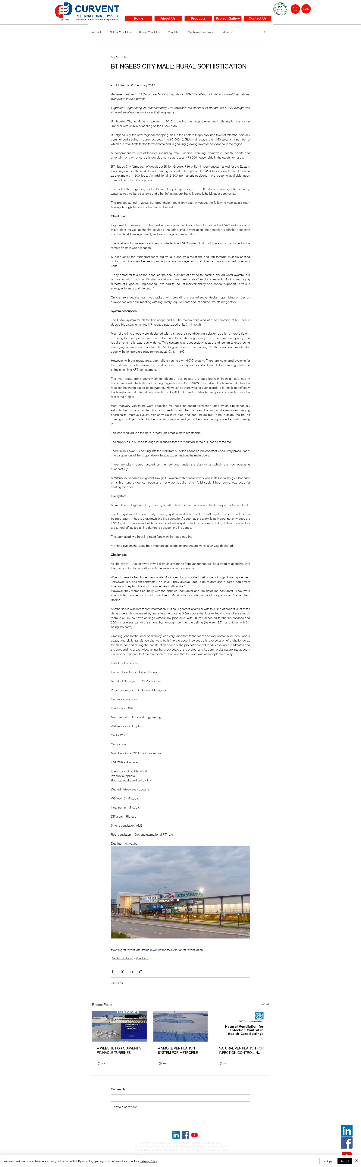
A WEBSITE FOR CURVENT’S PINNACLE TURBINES (119, 1050)
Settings (327, 1161)
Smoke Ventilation (150, 32)
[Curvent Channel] (194, 1135)
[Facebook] (347, 1143)
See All (265, 1004)
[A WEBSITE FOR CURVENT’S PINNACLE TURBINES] (119, 1026)
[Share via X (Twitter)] (122, 971)
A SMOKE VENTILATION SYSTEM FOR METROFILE (178, 1050)
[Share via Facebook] (113, 971)
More (226, 32)
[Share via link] (140, 971)
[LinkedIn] (347, 1131)
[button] (306, 9)
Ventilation (174, 32)
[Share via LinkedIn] (131, 971)
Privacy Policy (148, 1161)
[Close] (356, 1161)
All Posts (97, 32)
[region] (295, 9)
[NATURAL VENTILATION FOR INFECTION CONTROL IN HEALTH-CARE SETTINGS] (241, 1026)
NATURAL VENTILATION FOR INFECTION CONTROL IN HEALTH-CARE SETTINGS (241, 1050)
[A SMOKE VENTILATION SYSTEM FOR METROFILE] (180, 1026)
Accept (345, 1161)
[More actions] (248, 57)
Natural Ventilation (121, 32)
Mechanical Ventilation (201, 32)
